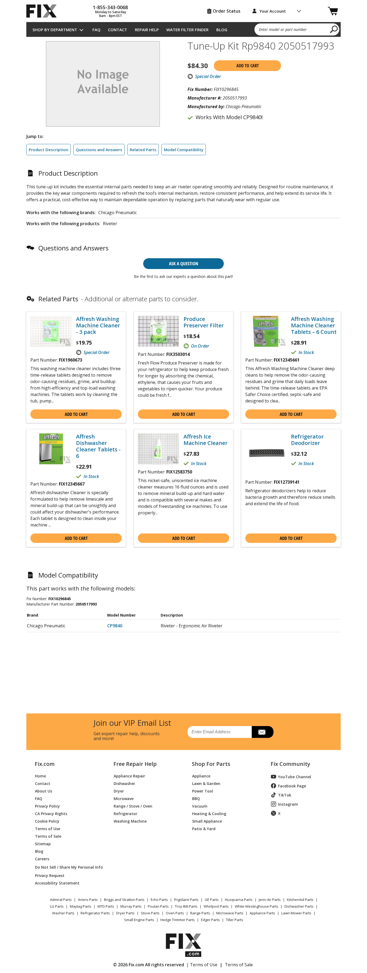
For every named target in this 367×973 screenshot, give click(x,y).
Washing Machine (130, 820)
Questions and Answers (99, 149)
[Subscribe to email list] (263, 732)
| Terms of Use (201, 965)
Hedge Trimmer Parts (177, 919)
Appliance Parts (262, 913)
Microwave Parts (229, 913)
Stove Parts (150, 913)
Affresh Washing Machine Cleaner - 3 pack (98, 325)
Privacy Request (49, 875)
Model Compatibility (183, 149)
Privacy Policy (47, 805)
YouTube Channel (294, 776)
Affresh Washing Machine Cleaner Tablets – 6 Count (314, 325)
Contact (117, 29)
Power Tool (202, 790)
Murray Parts (131, 906)
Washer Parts (63, 913)
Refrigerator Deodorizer (307, 439)
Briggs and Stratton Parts (124, 899)
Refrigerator (125, 813)
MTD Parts (106, 906)
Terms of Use (47, 828)
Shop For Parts (211, 763)
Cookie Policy (47, 820)
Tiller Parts (234, 919)
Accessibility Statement (57, 882)
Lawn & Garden (206, 783)
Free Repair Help (135, 763)
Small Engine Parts (139, 919)
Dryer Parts (125, 913)
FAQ (96, 29)
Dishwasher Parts (299, 906)
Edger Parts (210, 919)
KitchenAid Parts (300, 899)
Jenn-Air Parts (270, 899)
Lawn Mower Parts (296, 913)
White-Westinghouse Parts (256, 906)
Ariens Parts (88, 899)
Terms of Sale (48, 835)
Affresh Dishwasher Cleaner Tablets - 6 (98, 446)
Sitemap (43, 843)
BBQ (196, 798)
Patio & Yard (203, 828)
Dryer (119, 790)
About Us (43, 790)
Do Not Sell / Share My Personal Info (67, 867)
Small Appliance (207, 820)
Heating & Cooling (209, 813)
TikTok (284, 795)
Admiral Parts (61, 899)
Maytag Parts (80, 906)
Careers (42, 858)
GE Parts (212, 899)
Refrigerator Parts (95, 913)
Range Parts (200, 913)
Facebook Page (292, 785)
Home (40, 775)
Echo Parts (159, 899)
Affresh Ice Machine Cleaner (206, 439)
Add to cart (247, 66)
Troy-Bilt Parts (186, 906)
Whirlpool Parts (216, 906)
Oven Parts (175, 913)
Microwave (124, 798)
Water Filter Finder (187, 29)
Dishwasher (124, 783)
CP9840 (114, 626)
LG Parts (57, 906)
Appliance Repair (129, 775)
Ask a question (183, 263)
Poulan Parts (158, 906)
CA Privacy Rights (51, 813)
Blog (221, 29)
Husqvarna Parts (239, 899)
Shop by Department (55, 29)
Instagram (288, 804)
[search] (334, 29)
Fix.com (45, 763)
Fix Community (290, 763)
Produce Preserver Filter (204, 322)
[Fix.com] (43, 11)
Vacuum (199, 805)
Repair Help (147, 29)
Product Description (48, 149)
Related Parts (143, 149)
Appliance (201, 775)
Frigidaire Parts (186, 899)
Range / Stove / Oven (133, 805)
